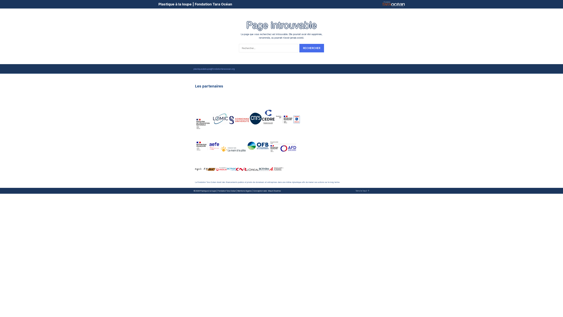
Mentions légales (244, 191)
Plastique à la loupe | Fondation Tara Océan (195, 4)
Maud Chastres (274, 191)
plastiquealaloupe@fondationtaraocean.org (214, 69)
